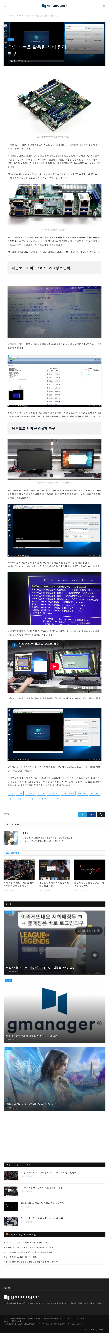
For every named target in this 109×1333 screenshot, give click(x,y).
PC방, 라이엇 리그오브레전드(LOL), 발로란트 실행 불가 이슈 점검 (40, 967)
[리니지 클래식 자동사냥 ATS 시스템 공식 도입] (89, 870)
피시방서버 (42, 799)
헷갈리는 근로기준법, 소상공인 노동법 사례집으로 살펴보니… (29, 1242)
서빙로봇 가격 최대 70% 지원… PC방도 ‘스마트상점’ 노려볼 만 (29, 1247)
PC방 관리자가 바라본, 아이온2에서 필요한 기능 (31, 1103)
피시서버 (55, 799)
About (86, 1329)
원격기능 (94, 793)
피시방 (30, 799)
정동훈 (12, 61)
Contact (102, 1329)
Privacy (94, 1329)
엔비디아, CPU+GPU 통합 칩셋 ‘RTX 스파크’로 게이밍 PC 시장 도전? (31, 1262)
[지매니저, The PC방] (54, 5)
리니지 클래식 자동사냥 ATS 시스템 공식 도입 (89, 884)
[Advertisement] (54, 1137)
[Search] (104, 6)
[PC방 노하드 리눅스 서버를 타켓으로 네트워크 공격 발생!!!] (19, 870)
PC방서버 (30, 793)
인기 (11, 799)
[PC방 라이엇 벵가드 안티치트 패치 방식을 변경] (54, 870)
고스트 (41, 793)
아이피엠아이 (68, 793)
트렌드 (20, 799)
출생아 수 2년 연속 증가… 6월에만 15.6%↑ (21, 1257)
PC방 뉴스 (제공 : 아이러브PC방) (22, 1235)
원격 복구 (82, 793)
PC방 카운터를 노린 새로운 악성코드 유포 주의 (43, 1218)
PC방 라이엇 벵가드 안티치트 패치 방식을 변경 (54, 884)
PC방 (11, 39)
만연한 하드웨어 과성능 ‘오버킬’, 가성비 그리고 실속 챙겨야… (28, 1252)
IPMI (11, 793)
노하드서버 (53, 793)
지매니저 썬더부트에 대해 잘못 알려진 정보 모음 (31, 1035)
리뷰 (28, 1165)
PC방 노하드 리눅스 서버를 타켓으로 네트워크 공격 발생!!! (19, 884)
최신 (9, 1165)
